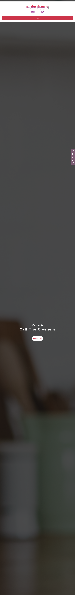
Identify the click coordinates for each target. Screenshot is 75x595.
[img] (38, 18)
